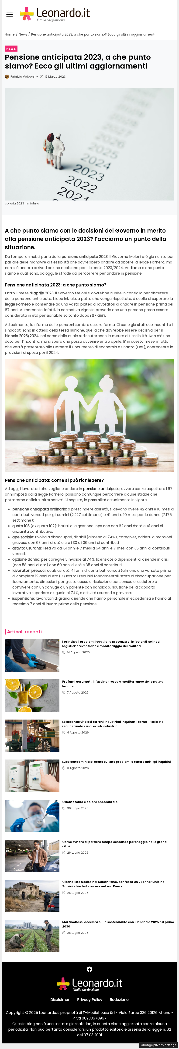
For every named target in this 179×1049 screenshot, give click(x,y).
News (11, 49)
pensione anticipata (101, 488)
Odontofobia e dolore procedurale (89, 802)
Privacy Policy (89, 999)
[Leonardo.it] (55, 14)
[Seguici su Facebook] (89, 969)
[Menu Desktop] (9, 15)
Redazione (119, 999)
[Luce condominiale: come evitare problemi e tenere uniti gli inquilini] (32, 776)
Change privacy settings (158, 1045)
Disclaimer (60, 999)
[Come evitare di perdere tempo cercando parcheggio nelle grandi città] (32, 856)
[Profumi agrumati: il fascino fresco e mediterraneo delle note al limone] (32, 695)
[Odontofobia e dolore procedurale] (32, 816)
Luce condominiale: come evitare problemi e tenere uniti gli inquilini (116, 762)
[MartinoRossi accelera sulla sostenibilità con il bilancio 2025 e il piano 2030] (32, 936)
